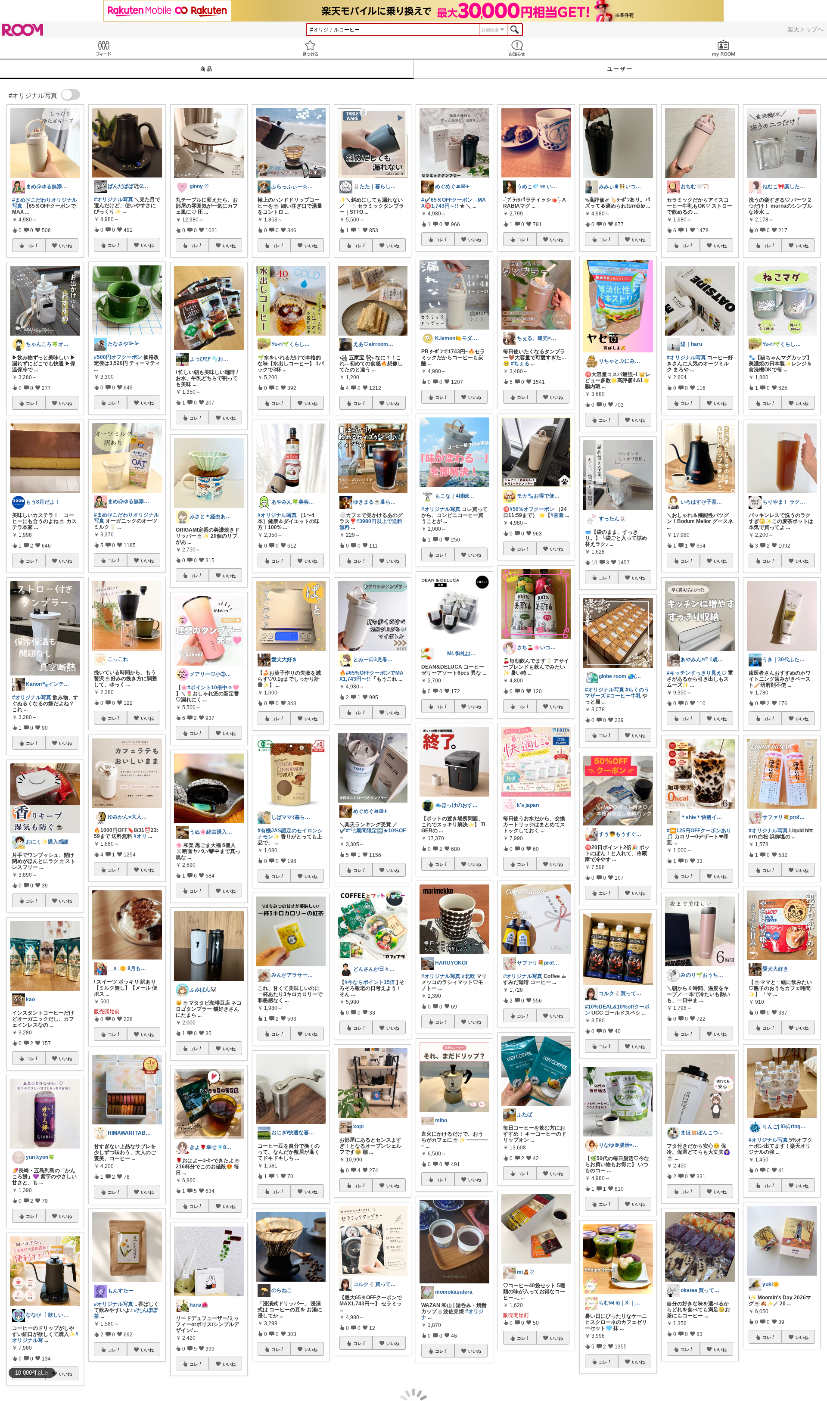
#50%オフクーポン (532, 509)
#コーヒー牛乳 (624, 696)
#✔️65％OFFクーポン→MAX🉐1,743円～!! (453, 203)
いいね (65, 245)
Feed (103, 48)
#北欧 (468, 976)
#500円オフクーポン (118, 357)
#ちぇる (520, 364)
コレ (30, 245)
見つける (310, 48)
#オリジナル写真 (31, 697)
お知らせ (517, 48)
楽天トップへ (805, 29)
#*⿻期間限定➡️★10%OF (376, 831)
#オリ (140, 836)
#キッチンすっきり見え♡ (697, 673)
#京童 (557, 515)
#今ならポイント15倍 (370, 982)
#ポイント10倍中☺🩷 (213, 688)
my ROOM (723, 48)
